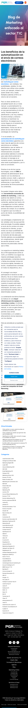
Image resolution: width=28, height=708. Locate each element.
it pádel (5, 608)
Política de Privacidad (22, 704)
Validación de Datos (8, 548)
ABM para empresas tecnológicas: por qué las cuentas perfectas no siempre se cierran (14, 440)
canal (5, 602)
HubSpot (14, 677)
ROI (4, 594)
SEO (5, 469)
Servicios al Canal (14, 682)
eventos (6, 492)
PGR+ (5, 590)
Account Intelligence (8, 565)
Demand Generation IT (9, 506)
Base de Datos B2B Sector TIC (14, 651)
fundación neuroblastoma (10, 606)
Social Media (7, 558)
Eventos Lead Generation (10, 519)
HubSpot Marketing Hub (9, 552)
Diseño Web (7, 485)
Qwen (5, 592)
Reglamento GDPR (8, 554)
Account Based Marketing (10, 494)
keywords (6, 611)
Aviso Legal (4, 704)
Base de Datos (7, 513)
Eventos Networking (9, 498)
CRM (5, 515)
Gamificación (7, 531)
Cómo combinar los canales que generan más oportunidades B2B (14, 433)
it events (6, 540)
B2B (5, 483)
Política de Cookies (12, 704)
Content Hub (7, 529)
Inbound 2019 (7, 544)
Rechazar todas (14, 380)
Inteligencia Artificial (9, 460)
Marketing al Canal (14, 687)
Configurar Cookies (14, 372)
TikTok (5, 535)
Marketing (6, 490)
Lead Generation (8, 458)
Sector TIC (6, 556)
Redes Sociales (8, 479)
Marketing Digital (8, 462)
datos (5, 538)
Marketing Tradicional (9, 521)
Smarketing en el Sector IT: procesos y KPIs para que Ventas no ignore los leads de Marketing (14, 448)
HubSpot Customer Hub (9, 581)
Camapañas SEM (14, 673)
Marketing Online (8, 475)
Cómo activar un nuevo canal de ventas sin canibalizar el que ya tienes (13, 430)
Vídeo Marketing (7, 527)
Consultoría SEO (14, 671)
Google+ (5, 577)
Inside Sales (14, 650)
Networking (6, 523)
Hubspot (6, 473)
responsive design (8, 613)
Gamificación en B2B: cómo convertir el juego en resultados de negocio (14, 436)
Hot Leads (6, 579)
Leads (5, 465)
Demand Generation (8, 573)
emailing (6, 488)
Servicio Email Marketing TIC (14, 653)
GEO (4, 575)
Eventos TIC (7, 477)
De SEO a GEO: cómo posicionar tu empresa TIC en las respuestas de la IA (15, 443)
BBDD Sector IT (7, 567)
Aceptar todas (14, 376)
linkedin (5, 510)
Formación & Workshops (14, 662)
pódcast (5, 504)
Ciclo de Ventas (7, 571)
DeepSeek (6, 542)
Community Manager (14, 679)
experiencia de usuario (9, 604)
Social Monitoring (8, 525)
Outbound (6, 588)
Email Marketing (8, 471)
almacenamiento (7, 600)
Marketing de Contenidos (10, 481)
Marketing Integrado (9, 546)
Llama (5, 586)
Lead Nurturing (14, 676)
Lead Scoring (7, 583)
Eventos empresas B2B (9, 500)
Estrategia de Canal (14, 684)
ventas (5, 502)
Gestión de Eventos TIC (14, 657)
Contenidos (6, 517)
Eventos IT (6, 496)
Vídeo (5, 598)
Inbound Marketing (8, 467)
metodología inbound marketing (11, 563)
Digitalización (7, 550)
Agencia (14, 664)
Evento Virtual (7, 508)
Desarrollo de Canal (14, 686)
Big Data (5, 569)
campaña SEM (7, 560)
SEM (5, 533)
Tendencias (6, 596)
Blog (14, 667)
